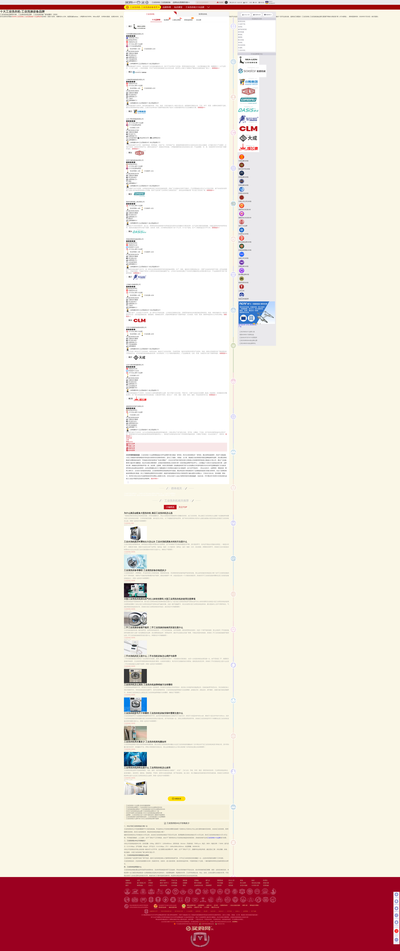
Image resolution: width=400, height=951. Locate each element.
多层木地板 (243, 885)
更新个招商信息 (247, 334)
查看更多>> (215, 68)
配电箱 (231, 885)
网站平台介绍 (215, 907)
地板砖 (128, 880)
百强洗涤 (129, 438)
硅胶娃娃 (128, 883)
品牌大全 (209, 905)
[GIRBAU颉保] (248, 100)
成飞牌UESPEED (135, 403)
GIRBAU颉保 (133, 199)
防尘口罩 (231, 880)
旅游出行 (221, 911)
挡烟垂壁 (209, 885)
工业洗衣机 (127, 523)
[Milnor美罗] (248, 91)
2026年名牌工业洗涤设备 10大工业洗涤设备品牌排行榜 (144, 813)
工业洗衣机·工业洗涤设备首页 (143, 7)
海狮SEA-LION (134, 31)
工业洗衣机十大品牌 (195, 7)
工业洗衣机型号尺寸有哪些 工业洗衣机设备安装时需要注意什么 (153, 713)
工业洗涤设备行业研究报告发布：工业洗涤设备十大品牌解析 (145, 817)
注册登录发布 (224, 905)
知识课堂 (178, 7)
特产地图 (253, 911)
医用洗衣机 (241, 21)
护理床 (150, 883)
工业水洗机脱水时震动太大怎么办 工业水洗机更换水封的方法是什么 (155, 541)
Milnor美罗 (132, 157)
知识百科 (213, 911)
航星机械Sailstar (135, 77)
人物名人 (237, 911)
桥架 (241, 880)
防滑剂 (265, 880)
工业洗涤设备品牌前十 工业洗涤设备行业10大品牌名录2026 (145, 809)
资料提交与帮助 (254, 905)
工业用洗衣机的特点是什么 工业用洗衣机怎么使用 (147, 767)
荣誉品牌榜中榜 (191, 905)
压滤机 (240, 47)
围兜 (184, 885)
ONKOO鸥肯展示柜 (166, 911)
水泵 (138, 880)
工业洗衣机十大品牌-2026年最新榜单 (138, 805)
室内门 (231, 883)
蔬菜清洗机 (163, 885)
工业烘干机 (241, 24)
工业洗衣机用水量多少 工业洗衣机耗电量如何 (145, 742)
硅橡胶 (185, 883)
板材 (253, 880)
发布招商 (131, 450)
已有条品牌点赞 (248, 340)
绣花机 (240, 34)
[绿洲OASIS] (248, 110)
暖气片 (208, 880)
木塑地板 (174, 883)
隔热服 (185, 880)
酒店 (132, 523)
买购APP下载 (198, 907)
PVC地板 (220, 883)
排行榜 (216, 905)
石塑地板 (266, 885)
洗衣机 (133, 552)
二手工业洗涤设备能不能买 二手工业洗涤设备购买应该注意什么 (153, 627)
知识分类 (239, 2)
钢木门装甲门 (164, 883)
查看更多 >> (176, 452)
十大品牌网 (189, 911)
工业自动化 (241, 50)
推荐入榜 (244, 905)
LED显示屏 (255, 885)
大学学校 (229, 911)
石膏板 (196, 880)
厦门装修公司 (141, 883)
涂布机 (240, 42)
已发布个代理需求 (248, 337)
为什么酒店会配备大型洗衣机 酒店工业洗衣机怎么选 (148, 513)
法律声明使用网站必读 (207, 924)
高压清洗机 (241, 45)
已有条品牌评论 (248, 343)
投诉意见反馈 (162, 907)
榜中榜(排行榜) (179, 911)
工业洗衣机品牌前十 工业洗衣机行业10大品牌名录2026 (144, 807)
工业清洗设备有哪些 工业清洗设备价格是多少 (145, 570)
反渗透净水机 (198, 885)
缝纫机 (240, 37)
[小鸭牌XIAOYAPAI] (248, 82)
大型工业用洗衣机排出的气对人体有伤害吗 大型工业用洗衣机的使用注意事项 (159, 599)
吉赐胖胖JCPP (153, 911)
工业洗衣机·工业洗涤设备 (159, 10)
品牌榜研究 (201, 905)
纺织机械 (241, 32)
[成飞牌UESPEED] (248, 147)
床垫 (207, 883)
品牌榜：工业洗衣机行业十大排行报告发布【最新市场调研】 (145, 815)
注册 (250, 2)
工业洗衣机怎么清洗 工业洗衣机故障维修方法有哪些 (148, 684)
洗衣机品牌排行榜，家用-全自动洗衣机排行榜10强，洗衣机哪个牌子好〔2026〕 (150, 495)
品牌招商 (198, 911)
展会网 (205, 911)
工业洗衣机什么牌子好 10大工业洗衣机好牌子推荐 (142, 818)
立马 (128, 281)
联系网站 (235, 921)
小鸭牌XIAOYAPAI (136, 116)
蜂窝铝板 (140, 885)
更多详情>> (154, 478)
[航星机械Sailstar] (252, 71)
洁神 (127, 440)
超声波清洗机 (242, 29)
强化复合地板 (256, 883)
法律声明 (189, 907)
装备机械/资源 (134, 10)
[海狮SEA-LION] (248, 60)
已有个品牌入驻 (247, 332)
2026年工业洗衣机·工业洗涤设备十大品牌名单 (27, 16)
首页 (127, 10)
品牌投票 (167, 7)
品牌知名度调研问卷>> (181, 2)
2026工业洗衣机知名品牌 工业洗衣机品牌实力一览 (142, 811)
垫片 (149, 880)
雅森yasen (129, 441)
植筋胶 (219, 885)
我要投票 (131, 448)
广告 (240, 326)
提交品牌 (131, 444)
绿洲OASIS (132, 236)
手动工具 (174, 880)
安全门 (150, 885)
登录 (246, 2)
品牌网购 (245, 911)
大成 (128, 362)
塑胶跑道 (220, 880)
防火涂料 (243, 883)
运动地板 (174, 885)
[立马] (248, 119)
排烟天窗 (266, 883)
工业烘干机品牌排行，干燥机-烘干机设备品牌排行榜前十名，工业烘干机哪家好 (150, 493)
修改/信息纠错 (173, 907)
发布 (255, 2)
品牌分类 (233, 2)
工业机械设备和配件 (144, 10)
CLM (128, 325)
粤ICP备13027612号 (192, 924)
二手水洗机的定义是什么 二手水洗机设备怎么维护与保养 (150, 656)
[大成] (248, 138)
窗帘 (127, 885)
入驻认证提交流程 (235, 905)
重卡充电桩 (198, 883)
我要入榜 (131, 446)
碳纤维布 (163, 880)
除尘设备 (241, 40)
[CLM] (248, 128)
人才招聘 (206, 907)
